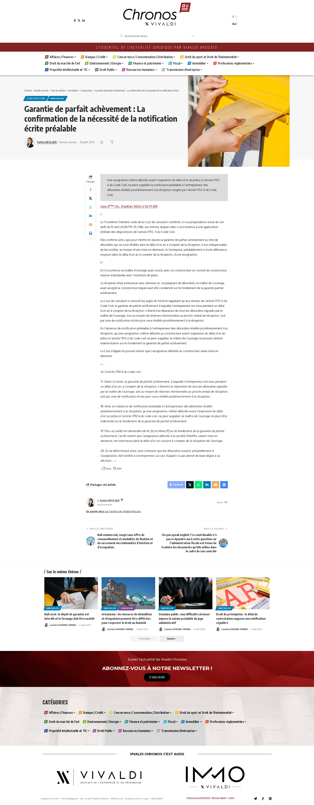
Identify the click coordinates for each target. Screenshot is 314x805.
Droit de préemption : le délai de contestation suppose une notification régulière (241, 618)
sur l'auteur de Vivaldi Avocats (113, 511)
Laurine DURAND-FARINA (63, 625)
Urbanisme (127, 608)
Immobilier (57, 98)
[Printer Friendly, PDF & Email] (111, 468)
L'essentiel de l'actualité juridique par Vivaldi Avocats (157, 47)
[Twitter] (255, 798)
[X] (79, 20)
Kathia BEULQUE (47, 142)
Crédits (231, 798)
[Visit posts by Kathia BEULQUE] (90, 502)
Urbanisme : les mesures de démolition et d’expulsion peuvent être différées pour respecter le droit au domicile (127, 618)
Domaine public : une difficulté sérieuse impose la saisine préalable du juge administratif (184, 618)
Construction (36, 98)
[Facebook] (75, 20)
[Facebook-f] (262, 798)
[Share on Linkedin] (90, 216)
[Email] (90, 224)
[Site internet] (226, 502)
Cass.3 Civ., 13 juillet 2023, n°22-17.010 (129, 206)
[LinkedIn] (83, 20)
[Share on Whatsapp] (90, 207)
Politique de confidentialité (198, 798)
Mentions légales (219, 798)
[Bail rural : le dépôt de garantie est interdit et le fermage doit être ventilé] (71, 593)
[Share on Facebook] (90, 189)
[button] (234, 23)
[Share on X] (90, 198)
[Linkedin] (270, 798)
